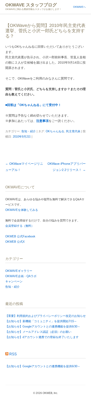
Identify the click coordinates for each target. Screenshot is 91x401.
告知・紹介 (28, 131)
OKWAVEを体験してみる (21, 210)
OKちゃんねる (55, 131)
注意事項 (42, 121)
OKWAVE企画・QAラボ (20, 276)
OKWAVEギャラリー (18, 270)
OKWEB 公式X (15, 241)
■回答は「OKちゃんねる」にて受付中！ (33, 105)
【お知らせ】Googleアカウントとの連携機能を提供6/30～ (42, 326)
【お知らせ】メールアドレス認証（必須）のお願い (38, 331)
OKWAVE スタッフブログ (31, 4)
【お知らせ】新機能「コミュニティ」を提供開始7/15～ (41, 321)
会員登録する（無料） (19, 225)
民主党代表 (73, 131)
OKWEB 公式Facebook (20, 236)
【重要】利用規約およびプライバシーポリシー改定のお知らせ (45, 316)
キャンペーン (14, 281)
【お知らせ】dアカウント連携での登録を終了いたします (42, 337)
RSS (13, 354)
